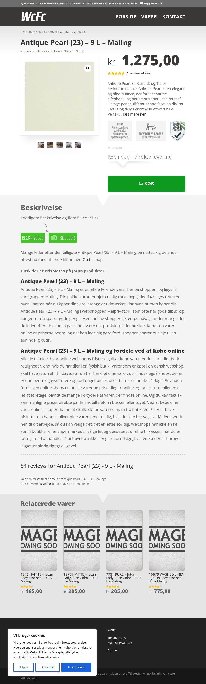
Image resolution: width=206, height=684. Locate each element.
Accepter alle (76, 667)
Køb (149, 183)
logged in (45, 484)
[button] (87, 68)
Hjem (24, 31)
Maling (42, 31)
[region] (52, 652)
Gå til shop (93, 259)
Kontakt (173, 17)
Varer (149, 17)
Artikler (112, 650)
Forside (126, 17)
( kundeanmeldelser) (139, 73)
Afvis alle (48, 667)
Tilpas (24, 667)
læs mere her (134, 114)
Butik (32, 31)
